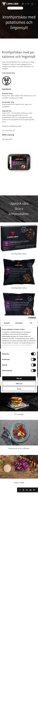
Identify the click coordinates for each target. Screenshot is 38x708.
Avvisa (19, 389)
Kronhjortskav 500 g (19, 288)
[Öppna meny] (32, 4)
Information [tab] (19, 323)
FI (25, 4)
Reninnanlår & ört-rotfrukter (19, 449)
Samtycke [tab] (7, 323)
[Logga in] (34, 4)
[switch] (33, 359)
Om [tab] (31, 323)
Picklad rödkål (19, 483)
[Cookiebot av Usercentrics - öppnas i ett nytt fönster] (28, 318)
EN (28, 4)
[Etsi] (22, 4)
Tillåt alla (19, 378)
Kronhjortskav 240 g (19, 254)
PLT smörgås (19, 414)
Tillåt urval (19, 383)
